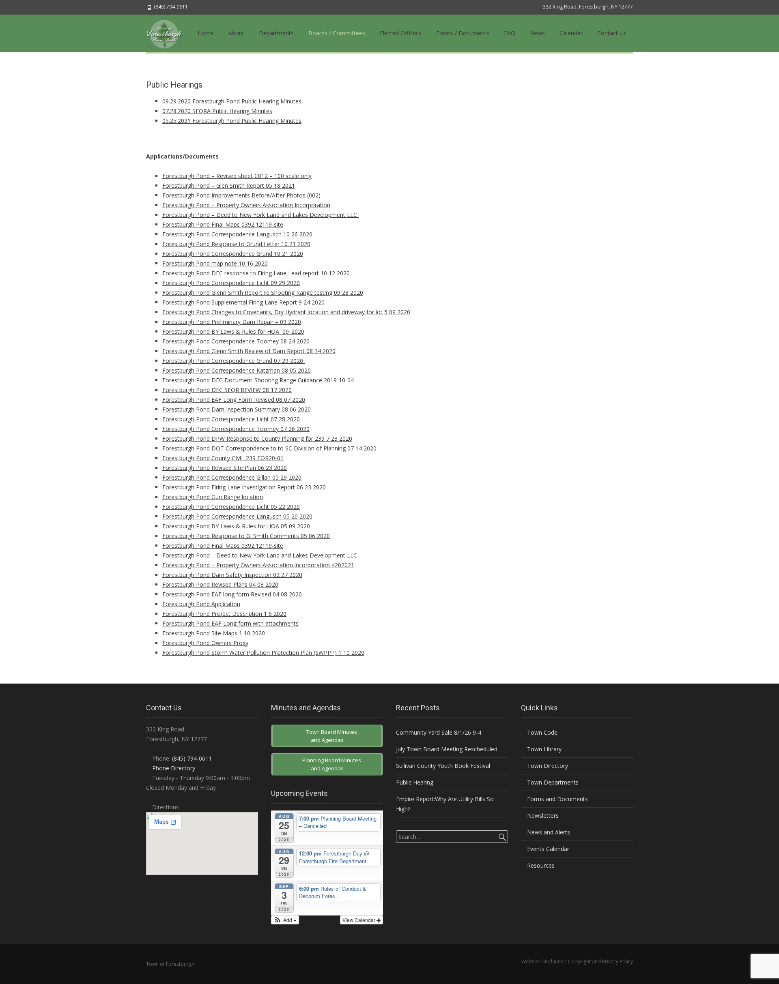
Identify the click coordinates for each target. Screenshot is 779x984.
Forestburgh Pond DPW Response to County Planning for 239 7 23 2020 (257, 438)
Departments (276, 33)
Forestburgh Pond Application (201, 604)
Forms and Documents (556, 799)
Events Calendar (547, 849)
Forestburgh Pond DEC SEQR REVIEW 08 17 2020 (227, 390)
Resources (540, 865)
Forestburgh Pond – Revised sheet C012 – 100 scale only (237, 176)
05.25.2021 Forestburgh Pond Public (209, 120)
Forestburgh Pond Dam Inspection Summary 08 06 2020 (236, 409)
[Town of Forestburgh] (168, 33)
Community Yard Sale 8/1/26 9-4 (438, 732)
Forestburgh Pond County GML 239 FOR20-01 (223, 458)
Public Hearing (414, 782)
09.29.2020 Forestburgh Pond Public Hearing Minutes (231, 101)
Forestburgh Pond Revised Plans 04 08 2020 (220, 584)
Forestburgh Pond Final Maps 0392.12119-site (222, 224)
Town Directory (546, 766)
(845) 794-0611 (192, 758)
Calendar (571, 33)
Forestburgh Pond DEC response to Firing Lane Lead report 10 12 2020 (256, 273)
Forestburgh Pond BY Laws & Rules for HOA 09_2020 (233, 331)
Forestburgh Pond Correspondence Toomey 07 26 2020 (236, 429)
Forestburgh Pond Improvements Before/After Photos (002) (241, 195)
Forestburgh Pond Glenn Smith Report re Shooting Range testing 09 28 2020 (262, 292)
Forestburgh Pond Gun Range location (212, 497)
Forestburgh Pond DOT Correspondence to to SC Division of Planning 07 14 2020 (269, 448)
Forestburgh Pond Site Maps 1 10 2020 (213, 633)
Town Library (543, 749)
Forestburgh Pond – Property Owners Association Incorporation (246, 205)
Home (206, 33)
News (537, 33)
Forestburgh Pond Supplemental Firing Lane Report (230, 302)
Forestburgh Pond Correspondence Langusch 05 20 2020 (237, 516)
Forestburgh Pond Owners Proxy (205, 643)
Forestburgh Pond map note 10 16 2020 (215, 263)
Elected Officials (401, 33)
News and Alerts (547, 832)
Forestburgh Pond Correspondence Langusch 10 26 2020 (237, 234)
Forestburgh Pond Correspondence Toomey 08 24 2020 (236, 341)
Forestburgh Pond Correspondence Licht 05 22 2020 (231, 506)
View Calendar (359, 919)
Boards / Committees (336, 33)
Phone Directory (173, 768)
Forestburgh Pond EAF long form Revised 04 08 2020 (232, 594)
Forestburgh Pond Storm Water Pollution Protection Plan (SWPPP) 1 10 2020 (263, 652)
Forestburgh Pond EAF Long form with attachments (230, 623)
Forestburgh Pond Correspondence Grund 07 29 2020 (233, 360)
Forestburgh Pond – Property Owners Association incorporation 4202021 (258, 565)
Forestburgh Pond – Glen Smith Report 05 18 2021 (228, 185)
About (236, 33)
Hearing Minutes (279, 120)
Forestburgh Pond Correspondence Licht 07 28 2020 (231, 419)
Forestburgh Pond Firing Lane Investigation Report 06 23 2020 (244, 487)
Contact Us (611, 33)
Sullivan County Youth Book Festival (443, 766)
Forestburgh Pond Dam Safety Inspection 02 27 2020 (232, 575)
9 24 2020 (312, 302)
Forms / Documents (462, 33)
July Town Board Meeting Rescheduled (446, 749)
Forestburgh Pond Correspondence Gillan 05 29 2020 (231, 477)
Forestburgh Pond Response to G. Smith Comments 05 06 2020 (246, 536)
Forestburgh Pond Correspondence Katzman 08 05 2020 (236, 370)
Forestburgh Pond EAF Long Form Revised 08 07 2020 (233, 399)
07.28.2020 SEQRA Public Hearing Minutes (217, 111)
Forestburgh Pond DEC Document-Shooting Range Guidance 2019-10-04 (258, 380)
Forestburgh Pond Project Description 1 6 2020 (224, 613)
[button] (285, 920)
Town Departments (552, 782)
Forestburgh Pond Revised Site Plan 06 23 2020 (224, 468)
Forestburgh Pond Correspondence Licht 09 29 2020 (231, 283)
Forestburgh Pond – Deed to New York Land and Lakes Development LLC (260, 215)
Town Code (541, 732)
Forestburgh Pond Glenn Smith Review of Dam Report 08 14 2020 (249, 351)
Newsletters (542, 815)
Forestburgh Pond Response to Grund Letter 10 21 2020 (236, 244)
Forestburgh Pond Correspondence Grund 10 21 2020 (232, 253)
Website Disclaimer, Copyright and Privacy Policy (577, 961)
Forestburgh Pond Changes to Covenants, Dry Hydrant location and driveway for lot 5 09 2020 (286, 312)
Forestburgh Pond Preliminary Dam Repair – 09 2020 (231, 322)
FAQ (509, 33)
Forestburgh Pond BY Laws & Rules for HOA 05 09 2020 (236, 526)
